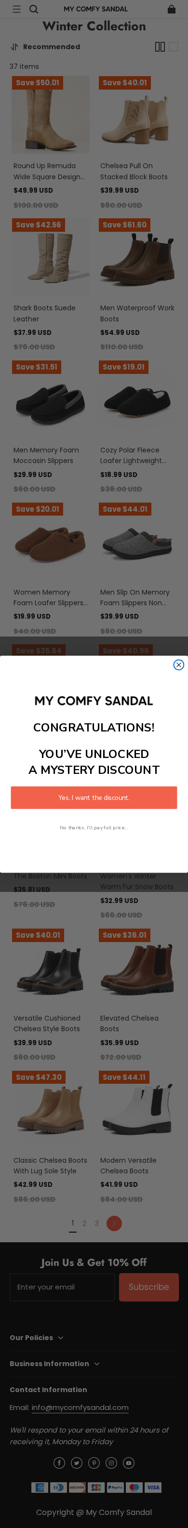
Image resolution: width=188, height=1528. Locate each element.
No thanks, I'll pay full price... (94, 827)
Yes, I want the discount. (93, 797)
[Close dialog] (179, 665)
